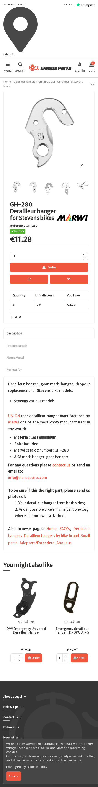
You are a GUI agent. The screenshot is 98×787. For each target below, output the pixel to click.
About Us (9, 4)
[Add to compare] (69, 279)
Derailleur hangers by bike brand (51, 536)
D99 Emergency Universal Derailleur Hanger (26, 631)
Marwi (13, 422)
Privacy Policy (16, 767)
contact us (61, 465)
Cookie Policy (37, 767)
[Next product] (94, 83)
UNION (14, 415)
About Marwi (15, 357)
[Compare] (26, 622)
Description (14, 333)
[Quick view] (32, 622)
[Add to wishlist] (29, 279)
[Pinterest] (20, 317)
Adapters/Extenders (36, 543)
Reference (17, 226)
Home (51, 529)
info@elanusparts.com (27, 477)
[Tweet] (15, 317)
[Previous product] (91, 83)
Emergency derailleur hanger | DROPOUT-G (72, 631)
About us (64, 543)
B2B (20, 4)
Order (52, 267)
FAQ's (65, 529)
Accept (14, 776)
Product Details (17, 346)
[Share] (12, 317)
